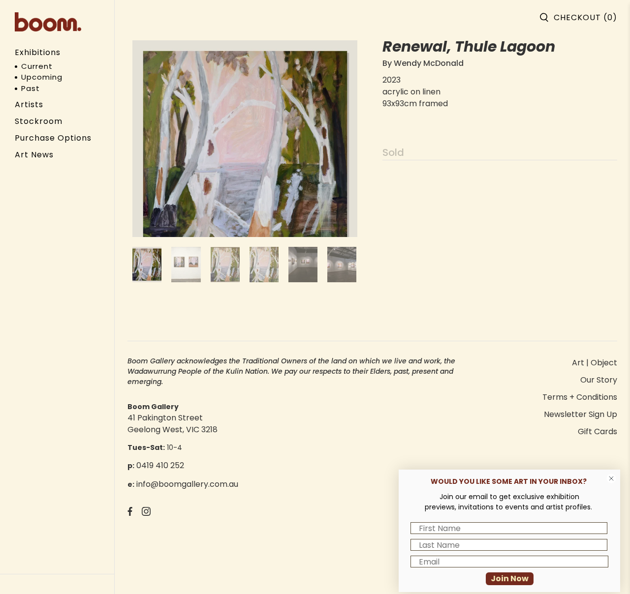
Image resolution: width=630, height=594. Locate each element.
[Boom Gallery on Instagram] (146, 513)
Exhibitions (38, 52)
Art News (34, 154)
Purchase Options (53, 138)
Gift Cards (597, 431)
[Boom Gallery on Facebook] (130, 513)
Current (37, 66)
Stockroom (39, 121)
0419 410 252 (160, 465)
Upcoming (42, 77)
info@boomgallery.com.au (187, 484)
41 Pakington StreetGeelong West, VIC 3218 (172, 423)
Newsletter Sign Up (580, 414)
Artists (29, 104)
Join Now (510, 578)
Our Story (598, 380)
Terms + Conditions (579, 397)
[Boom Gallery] (48, 21)
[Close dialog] (611, 478)
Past (30, 88)
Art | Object (594, 362)
